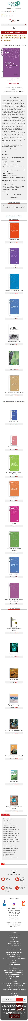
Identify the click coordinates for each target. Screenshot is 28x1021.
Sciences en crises (14, 421)
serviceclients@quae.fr (14, 910)
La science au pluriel (14, 239)
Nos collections (14, 937)
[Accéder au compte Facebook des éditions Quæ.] (4, 901)
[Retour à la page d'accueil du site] (14, 3)
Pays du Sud (14, 981)
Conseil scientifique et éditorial (14, 952)
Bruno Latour (12, 83)
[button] (10, 62)
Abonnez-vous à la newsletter (13, 20)
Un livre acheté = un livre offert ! (14, 32)
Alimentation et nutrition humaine (14, 972)
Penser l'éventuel (14, 265)
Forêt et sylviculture (14, 976)
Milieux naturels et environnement (14, 979)
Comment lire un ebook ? (14, 950)
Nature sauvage (14, 679)
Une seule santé (14, 497)
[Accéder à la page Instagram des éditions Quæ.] (14, 904)
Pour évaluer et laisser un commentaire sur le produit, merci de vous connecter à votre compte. (14, 207)
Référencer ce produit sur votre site (14, 91)
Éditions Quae (10, 821)
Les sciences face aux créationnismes (14, 392)
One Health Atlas (14, 781)
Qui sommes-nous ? (14, 935)
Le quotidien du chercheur (14, 341)
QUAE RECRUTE (14, 962)
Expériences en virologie (14, 446)
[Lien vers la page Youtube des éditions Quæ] (23, 901)
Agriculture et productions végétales (14, 970)
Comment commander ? (14, 943)
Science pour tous (14, 987)
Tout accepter (18, 1016)
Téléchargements (14, 941)
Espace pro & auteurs (5, 11)
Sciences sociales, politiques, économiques (14, 989)
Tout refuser (14, 1018)
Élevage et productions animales (14, 974)
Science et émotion (14, 316)
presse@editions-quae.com (14, 925)
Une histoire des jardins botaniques (14, 730)
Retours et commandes (14, 964)
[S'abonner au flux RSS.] (23, 904)
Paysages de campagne (14, 705)
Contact (12, 11)
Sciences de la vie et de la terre (14, 985)
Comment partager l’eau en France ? (14, 755)
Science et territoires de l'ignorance (14, 290)
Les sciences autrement (14, 367)
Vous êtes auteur (14, 995)
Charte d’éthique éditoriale (14, 954)
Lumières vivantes (14, 654)
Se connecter (13, 30)
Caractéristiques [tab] (6, 814)
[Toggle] (18, 20)
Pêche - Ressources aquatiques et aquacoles (14, 983)
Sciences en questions (16, 87)
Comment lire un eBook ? (9, 854)
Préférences (9, 1016)
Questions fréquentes (14, 956)
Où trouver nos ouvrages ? (14, 945)
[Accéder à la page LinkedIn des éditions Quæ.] (4, 904)
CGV (14, 939)
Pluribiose (14, 523)
